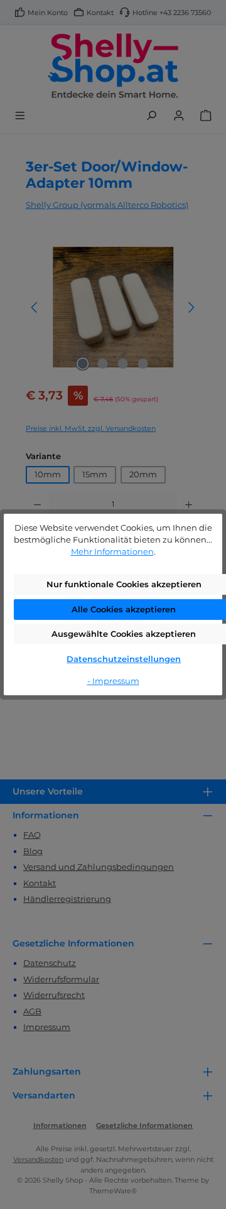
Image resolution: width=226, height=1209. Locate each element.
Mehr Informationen (112, 551)
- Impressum (113, 681)
